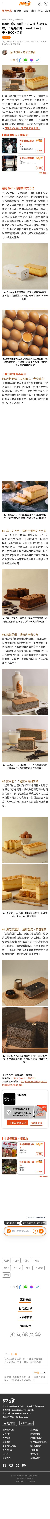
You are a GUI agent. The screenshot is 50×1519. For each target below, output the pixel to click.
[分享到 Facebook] (19, 60)
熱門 (33, 10)
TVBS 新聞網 (30, 1481)
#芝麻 (6, 1275)
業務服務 (34, 1429)
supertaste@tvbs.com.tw (23, 1409)
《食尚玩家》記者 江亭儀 (22, 52)
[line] (17, 1465)
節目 (26, 10)
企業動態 (6, 1441)
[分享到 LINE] (25, 60)
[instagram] (24, 1465)
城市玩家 (7, 10)
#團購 (36, 1260)
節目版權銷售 (36, 1446)
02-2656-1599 (22, 1416)
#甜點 (26, 1260)
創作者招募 (7, 1450)
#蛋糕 (6, 1260)
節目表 (5, 1454)
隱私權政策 (35, 1433)
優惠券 (17, 10)
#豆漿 (16, 1260)
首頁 (4, 19)
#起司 (28, 1267)
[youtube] (11, 1465)
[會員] (46, 4)
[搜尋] (40, 4)
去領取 (39, 150)
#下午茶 (17, 1267)
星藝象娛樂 (35, 1458)
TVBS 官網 (19, 1481)
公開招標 (34, 1450)
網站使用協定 (36, 1437)
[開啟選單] (4, 4)
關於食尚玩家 (8, 1429)
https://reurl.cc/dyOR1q (24, 1078)
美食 (40, 10)
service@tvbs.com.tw (21, 1413)
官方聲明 (34, 1454)
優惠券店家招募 (9, 1446)
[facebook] (5, 1465)
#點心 (6, 1267)
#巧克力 (39, 1267)
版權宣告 (6, 1458)
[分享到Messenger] (31, 60)
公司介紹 (6, 1433)
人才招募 (6, 1437)
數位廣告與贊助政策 (38, 1441)
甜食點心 (19, 19)
